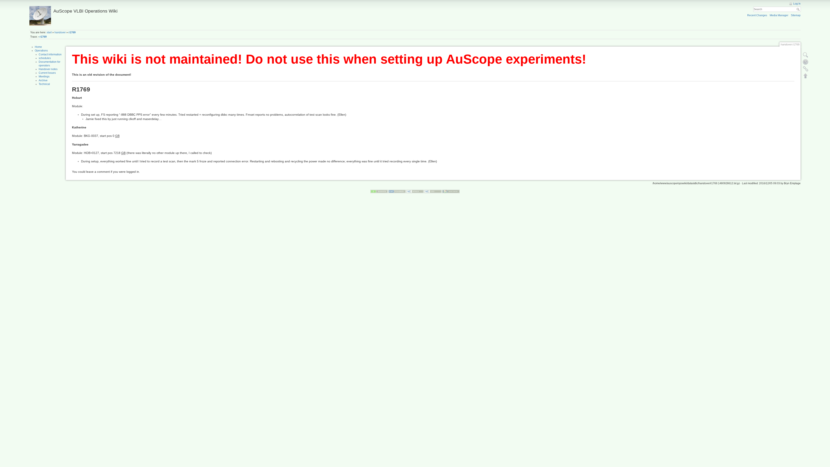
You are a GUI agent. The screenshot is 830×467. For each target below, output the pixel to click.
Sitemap (796, 15)
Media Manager (779, 15)
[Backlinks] (805, 68)
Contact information (50, 54)
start (49, 32)
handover (60, 32)
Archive (43, 80)
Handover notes (48, 69)
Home (38, 46)
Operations (41, 50)
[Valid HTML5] (415, 191)
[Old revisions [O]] (805, 61)
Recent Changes (757, 15)
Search (798, 9)
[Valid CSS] (433, 191)
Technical (44, 84)
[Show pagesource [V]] (805, 54)
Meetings (44, 76)
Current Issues (47, 72)
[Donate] (379, 191)
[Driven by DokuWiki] (451, 191)
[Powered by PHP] (397, 191)
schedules (45, 58)
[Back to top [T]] (805, 75)
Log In (797, 3)
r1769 (72, 32)
